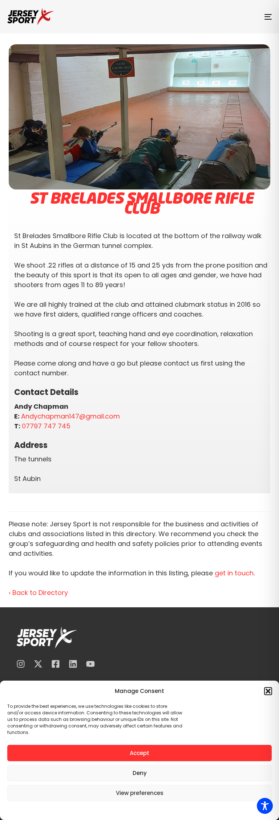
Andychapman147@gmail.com (70, 416)
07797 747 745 (46, 426)
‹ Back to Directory (38, 592)
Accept (139, 753)
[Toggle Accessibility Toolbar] (265, 806)
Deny (140, 773)
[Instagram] (20, 664)
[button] (268, 691)
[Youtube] (90, 664)
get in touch (234, 573)
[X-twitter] (38, 664)
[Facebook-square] (55, 664)
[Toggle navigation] (227, 16)
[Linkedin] (73, 664)
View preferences (139, 793)
